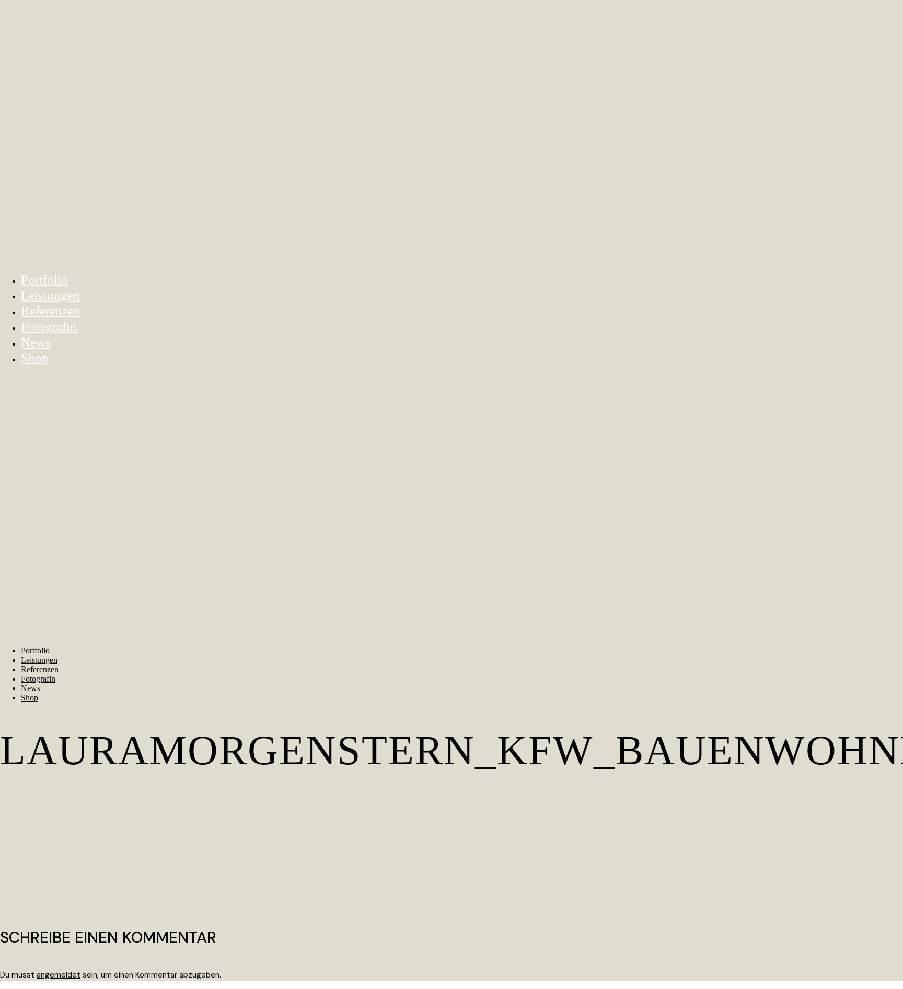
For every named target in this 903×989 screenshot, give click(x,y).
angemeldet (58, 975)
